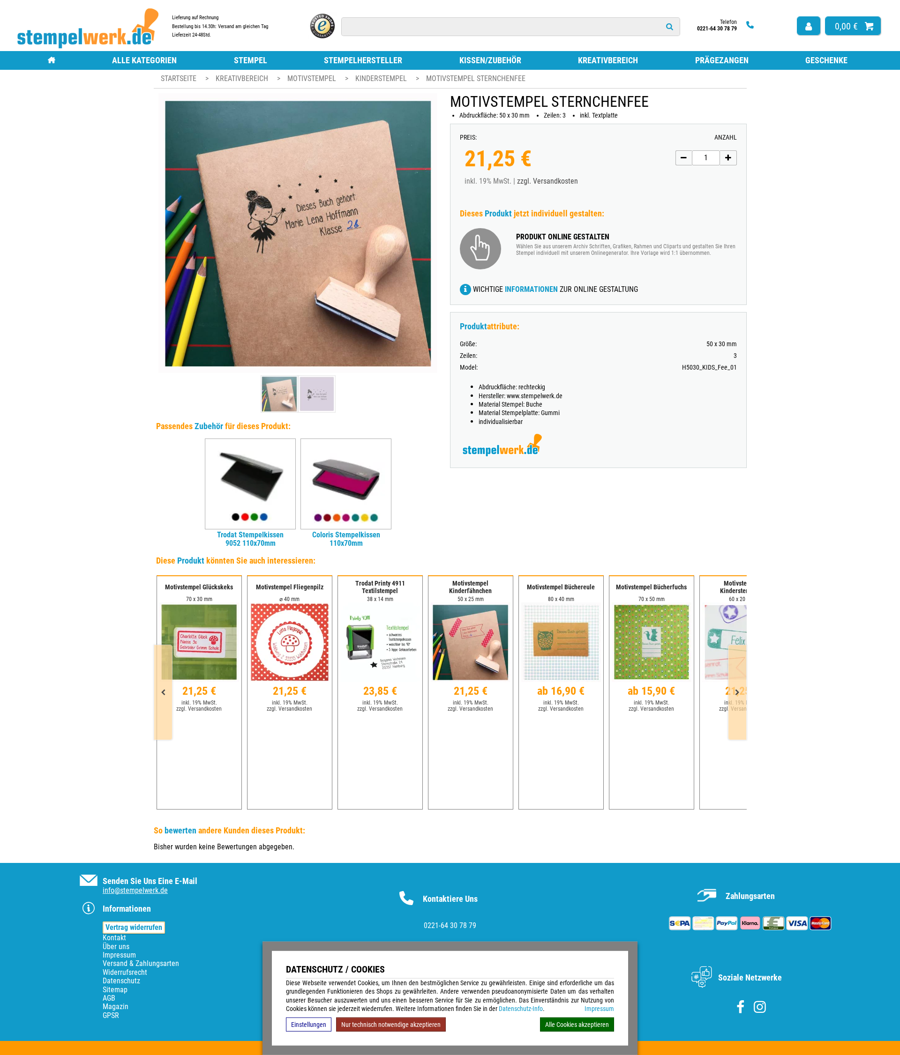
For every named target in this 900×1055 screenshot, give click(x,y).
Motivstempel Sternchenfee (475, 78)
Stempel (250, 60)
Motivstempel (312, 78)
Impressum (599, 1008)
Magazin (115, 1006)
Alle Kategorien (144, 60)
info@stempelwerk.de (135, 890)
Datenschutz (121, 980)
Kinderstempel (382, 78)
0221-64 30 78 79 (450, 925)
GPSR (111, 1015)
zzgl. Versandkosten (547, 181)
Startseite (178, 78)
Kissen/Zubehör (490, 60)
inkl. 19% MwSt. (199, 702)
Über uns (116, 946)
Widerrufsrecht (125, 972)
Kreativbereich (608, 60)
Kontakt (114, 937)
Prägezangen (722, 60)
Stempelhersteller (363, 60)
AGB (109, 998)
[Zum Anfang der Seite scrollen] (833, 1035)
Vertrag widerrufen (133, 927)
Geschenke (826, 60)
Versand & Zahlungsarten (141, 963)
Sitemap (115, 989)
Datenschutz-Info (521, 1008)
